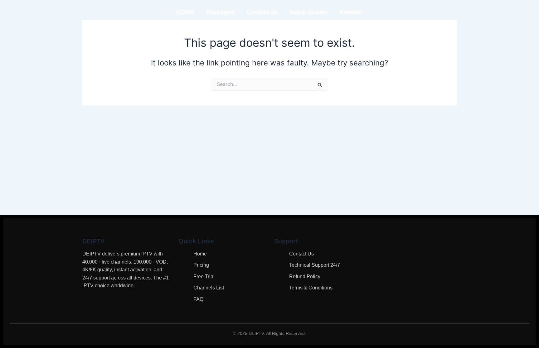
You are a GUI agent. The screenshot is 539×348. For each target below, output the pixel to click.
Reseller (351, 12)
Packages (220, 12)
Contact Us (301, 253)
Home (200, 253)
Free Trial (204, 276)
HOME (185, 12)
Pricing (201, 265)
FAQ (198, 299)
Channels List (208, 287)
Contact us (262, 12)
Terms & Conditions (311, 287)
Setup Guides (308, 12)
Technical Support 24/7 (314, 265)
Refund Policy (304, 276)
